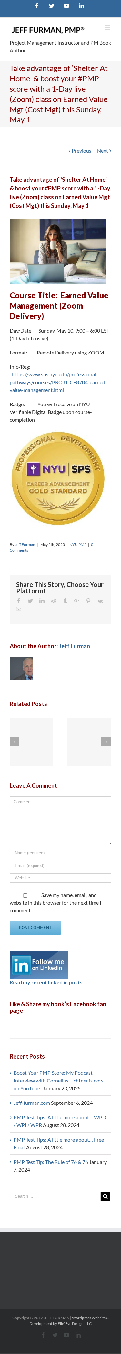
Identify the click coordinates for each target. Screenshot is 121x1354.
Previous (81, 151)
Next (102, 151)
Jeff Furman (25, 544)
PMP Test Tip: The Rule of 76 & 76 (51, 1162)
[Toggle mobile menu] (108, 27)
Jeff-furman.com (32, 1103)
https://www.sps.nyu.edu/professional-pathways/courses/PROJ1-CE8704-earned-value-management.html (58, 382)
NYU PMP (77, 544)
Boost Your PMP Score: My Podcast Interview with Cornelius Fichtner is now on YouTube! (58, 1080)
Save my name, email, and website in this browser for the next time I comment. (55, 902)
